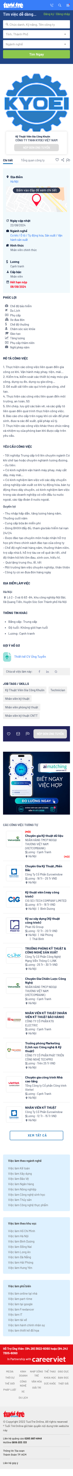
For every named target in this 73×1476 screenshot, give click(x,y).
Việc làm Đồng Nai (20, 1246)
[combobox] (36, 24)
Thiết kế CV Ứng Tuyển (30, 656)
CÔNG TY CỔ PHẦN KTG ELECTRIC (39, 1023)
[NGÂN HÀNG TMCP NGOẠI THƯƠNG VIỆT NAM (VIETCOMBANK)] (14, 839)
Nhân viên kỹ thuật (17, 698)
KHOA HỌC (50, 1377)
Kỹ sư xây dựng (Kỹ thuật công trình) (42, 920)
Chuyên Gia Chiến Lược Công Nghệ (45, 980)
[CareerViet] (48, 1359)
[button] (60, 5)
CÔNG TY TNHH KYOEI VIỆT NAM (36, 140)
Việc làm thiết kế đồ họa (23, 1330)
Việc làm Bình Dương (21, 1241)
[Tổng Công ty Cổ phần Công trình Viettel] (14, 1084)
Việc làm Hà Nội (18, 1236)
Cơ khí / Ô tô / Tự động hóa (26, 235)
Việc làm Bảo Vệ (18, 1178)
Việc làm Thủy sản (20, 1199)
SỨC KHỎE (50, 1383)
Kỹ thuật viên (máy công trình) (42, 894)
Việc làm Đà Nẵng (19, 1257)
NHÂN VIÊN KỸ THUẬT (40, 1107)
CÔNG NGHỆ (23, 1383)
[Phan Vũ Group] (14, 925)
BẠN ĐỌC (63, 1377)
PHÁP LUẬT (9, 1389)
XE (23, 1391)
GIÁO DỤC (63, 1371)
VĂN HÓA (36, 1381)
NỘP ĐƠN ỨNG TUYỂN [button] (36, 147)
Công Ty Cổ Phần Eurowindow (43, 874)
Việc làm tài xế (17, 1320)
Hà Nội (14, 181)
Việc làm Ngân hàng (21, 1184)
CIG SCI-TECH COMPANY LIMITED (46, 900)
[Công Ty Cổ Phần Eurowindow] (14, 873)
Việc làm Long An (19, 1252)
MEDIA (9, 1371)
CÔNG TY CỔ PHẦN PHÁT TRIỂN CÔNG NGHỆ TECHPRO (44, 1057)
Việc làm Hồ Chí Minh (21, 1231)
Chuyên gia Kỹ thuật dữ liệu (44, 835)
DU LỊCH (23, 1397)
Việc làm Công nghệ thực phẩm (28, 1205)
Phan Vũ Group (34, 927)
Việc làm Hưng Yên (20, 1267)
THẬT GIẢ (63, 1383)
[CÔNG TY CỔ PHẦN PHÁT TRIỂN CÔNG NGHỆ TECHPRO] (14, 1050)
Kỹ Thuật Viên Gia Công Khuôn (24, 690)
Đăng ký (48, 14)
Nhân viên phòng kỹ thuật (21, 707)
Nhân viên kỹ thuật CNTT (21, 715)
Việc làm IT (15, 1314)
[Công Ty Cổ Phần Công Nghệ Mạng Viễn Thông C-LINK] (14, 955)
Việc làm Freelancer (21, 1309)
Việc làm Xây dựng (20, 1173)
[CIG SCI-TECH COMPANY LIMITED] (14, 899)
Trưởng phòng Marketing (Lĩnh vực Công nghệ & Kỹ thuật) (43, 1047)
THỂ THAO (50, 1371)
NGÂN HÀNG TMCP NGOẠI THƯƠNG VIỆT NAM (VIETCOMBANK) (41, 844)
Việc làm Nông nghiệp (22, 1189)
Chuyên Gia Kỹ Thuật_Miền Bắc (43, 868)
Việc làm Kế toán (19, 1168)
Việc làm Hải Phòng (20, 1262)
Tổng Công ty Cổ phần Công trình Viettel (46, 1087)
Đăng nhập (63, 14)
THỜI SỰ (9, 1377)
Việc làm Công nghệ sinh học (26, 1194)
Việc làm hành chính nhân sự (26, 1325)
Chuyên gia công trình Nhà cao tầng (43, 1079)
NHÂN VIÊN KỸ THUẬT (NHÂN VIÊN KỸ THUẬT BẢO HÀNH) (46, 1015)
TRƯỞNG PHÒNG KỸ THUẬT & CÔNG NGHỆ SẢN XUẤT (45, 950)
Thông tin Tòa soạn (14, 1450)
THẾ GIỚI (10, 1383)
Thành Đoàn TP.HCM (14, 1454)
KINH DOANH (23, 1373)
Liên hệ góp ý (10, 1463)
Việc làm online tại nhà (22, 1293)
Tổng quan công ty (33, 160)
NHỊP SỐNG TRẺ (36, 1373)
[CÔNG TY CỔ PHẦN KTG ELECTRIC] (14, 1020)
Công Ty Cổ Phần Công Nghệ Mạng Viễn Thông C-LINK (43, 958)
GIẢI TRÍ (36, 1387)
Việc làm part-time (20, 1299)
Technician (57, 690)
